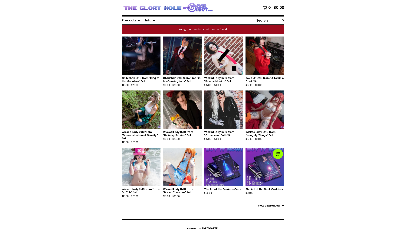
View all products (269, 205)
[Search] (282, 20)
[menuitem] (131, 20)
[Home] (168, 8)
